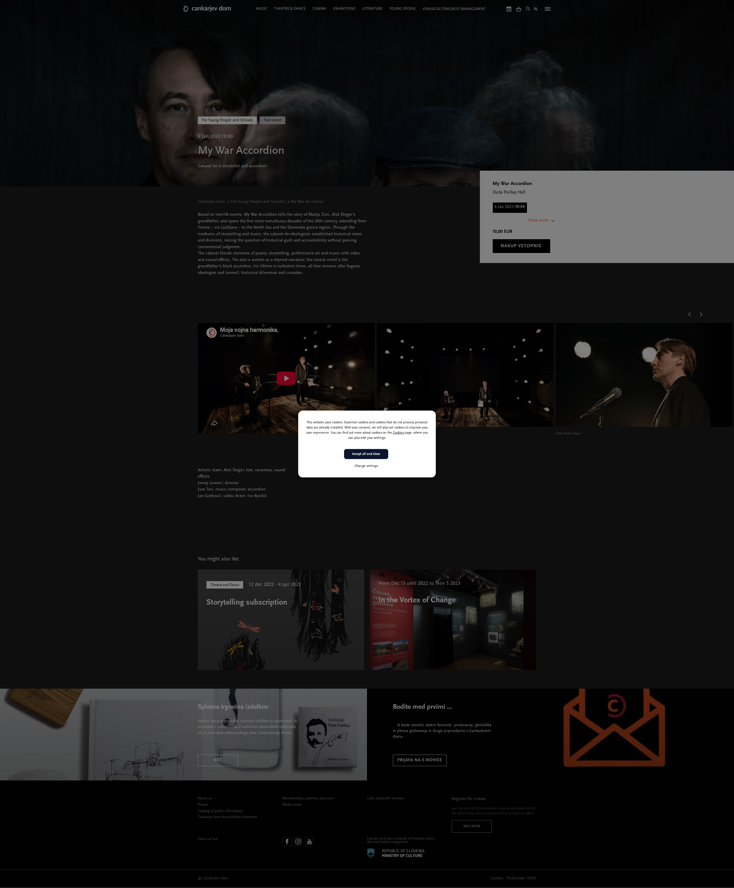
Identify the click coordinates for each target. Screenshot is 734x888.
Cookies (398, 433)
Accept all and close (366, 454)
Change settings (366, 466)
